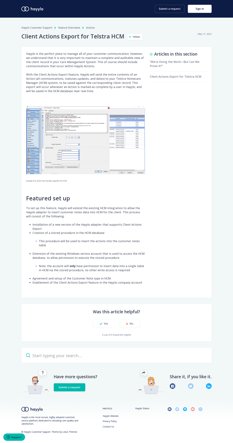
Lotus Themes (69, 431)
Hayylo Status (142, 408)
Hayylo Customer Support (36, 27)
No (131, 323)
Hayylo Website (111, 415)
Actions (90, 27)
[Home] (32, 9)
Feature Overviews (69, 27)
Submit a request (170, 8)
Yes (106, 323)
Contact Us (108, 426)
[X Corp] (191, 386)
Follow (136, 36)
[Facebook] (172, 386)
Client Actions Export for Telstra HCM (175, 76)
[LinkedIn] (209, 386)
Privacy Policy (110, 421)
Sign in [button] (200, 8)
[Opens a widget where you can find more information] (14, 437)
